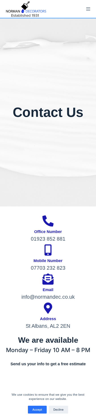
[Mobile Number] (48, 250)
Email (48, 290)
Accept (37, 409)
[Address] (48, 308)
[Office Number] (48, 221)
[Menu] (88, 9)
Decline (58, 409)
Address (48, 319)
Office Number (48, 231)
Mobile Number (48, 260)
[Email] (48, 279)
